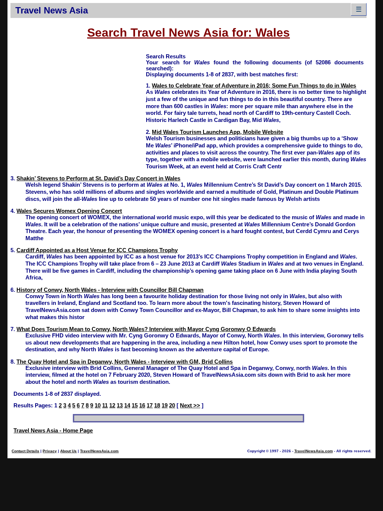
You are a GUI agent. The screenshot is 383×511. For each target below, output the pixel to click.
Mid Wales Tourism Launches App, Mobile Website (217, 132)
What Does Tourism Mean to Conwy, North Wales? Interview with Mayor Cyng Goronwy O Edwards (146, 329)
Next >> (190, 406)
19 (165, 406)
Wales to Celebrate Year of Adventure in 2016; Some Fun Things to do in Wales (254, 86)
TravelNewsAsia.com (99, 451)
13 (120, 406)
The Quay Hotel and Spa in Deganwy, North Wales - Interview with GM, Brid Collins (124, 362)
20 (172, 406)
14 (127, 406)
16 (142, 406)
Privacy (50, 451)
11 (105, 406)
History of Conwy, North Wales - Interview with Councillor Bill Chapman (109, 290)
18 (157, 406)
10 (98, 406)
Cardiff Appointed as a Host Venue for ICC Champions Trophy (97, 250)
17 (150, 406)
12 (112, 406)
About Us (68, 451)
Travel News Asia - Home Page (53, 431)
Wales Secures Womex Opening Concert (69, 211)
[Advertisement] (78, 105)
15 (135, 406)
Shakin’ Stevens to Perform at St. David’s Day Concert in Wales (98, 178)
